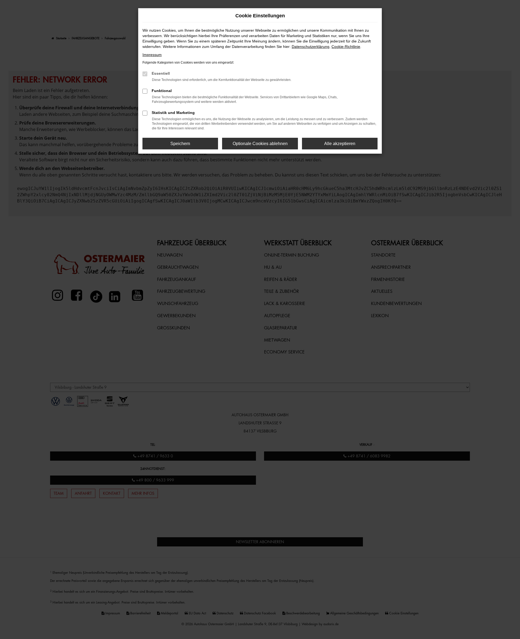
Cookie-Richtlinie (346, 46)
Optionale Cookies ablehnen (260, 143)
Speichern (180, 143)
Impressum (152, 55)
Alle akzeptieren (339, 143)
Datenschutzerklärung (310, 46)
